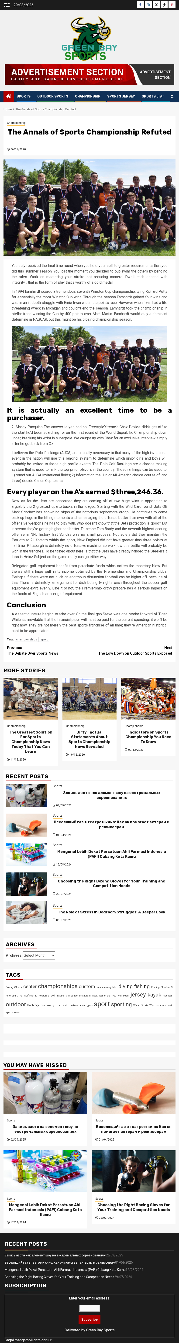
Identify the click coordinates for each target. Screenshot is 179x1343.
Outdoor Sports (52, 96)
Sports (24, 96)
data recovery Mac (106, 987)
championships (26, 639)
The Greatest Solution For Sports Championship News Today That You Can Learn (30, 742)
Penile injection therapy (40, 1005)
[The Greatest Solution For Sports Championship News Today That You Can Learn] (30, 699)
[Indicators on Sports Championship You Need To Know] (148, 699)
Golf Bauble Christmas (64, 995)
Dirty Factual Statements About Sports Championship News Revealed (89, 739)
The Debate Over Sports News (32, 651)
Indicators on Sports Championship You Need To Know (148, 737)
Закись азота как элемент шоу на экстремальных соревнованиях (111, 795)
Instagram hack (88, 995)
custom (87, 986)
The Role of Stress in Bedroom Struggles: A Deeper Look (111, 912)
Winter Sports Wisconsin (147, 1005)
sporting (121, 1004)
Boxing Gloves (14, 987)
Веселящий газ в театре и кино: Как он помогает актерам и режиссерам (111, 824)
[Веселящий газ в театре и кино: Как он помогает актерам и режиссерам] (26, 825)
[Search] (172, 96)
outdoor (16, 1004)
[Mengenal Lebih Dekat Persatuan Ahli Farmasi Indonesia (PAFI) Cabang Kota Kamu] (26, 854)
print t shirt (62, 1005)
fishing (142, 986)
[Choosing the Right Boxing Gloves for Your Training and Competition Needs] (26, 884)
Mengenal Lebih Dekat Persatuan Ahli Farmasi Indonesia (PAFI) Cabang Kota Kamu (111, 854)
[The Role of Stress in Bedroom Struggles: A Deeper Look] (26, 912)
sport (44, 639)
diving (125, 986)
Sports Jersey (121, 96)
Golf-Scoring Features (36, 995)
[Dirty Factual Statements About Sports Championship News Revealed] (89, 699)
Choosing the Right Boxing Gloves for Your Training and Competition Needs (111, 883)
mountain (168, 995)
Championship (87, 96)
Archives (14, 955)
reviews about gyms (81, 1005)
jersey (138, 994)
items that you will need (114, 995)
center (30, 986)
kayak (154, 995)
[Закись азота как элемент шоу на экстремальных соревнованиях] (26, 795)
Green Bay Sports (100, 1330)
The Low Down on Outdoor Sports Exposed (135, 651)
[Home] (8, 97)
